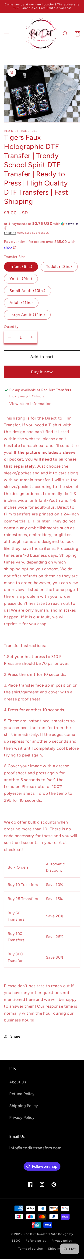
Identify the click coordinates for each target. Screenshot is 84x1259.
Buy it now (42, 372)
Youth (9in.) (21, 278)
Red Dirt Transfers (37, 1234)
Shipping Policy (23, 1106)
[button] (7, 34)
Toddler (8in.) (59, 266)
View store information (30, 403)
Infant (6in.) (21, 266)
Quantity (11, 327)
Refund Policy (22, 1094)
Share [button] (15, 1036)
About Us (17, 1082)
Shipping (10, 232)
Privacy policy (62, 1240)
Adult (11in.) (21, 302)
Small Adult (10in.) (28, 290)
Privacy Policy (22, 1117)
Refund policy (36, 1240)
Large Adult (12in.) (27, 315)
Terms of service (30, 1248)
